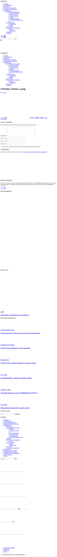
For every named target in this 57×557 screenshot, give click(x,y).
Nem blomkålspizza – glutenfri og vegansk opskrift (16, 378)
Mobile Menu (4, 1)
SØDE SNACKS (14, 14)
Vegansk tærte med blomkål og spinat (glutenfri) (15, 348)
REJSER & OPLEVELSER (10, 450)
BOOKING (6, 550)
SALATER (9, 32)
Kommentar (4, 135)
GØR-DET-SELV (8, 421)
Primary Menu (4, 53)
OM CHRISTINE (8, 5)
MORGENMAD (11, 22)
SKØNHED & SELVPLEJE (10, 452)
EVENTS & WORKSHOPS (10, 9)
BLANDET (6, 420)
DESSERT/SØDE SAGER (13, 12)
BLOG (5, 551)
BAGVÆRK (10, 26)
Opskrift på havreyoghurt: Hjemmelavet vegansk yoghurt (18, 363)
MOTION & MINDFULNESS (11, 424)
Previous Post (4, 119)
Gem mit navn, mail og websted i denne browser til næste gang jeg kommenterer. (21, 146)
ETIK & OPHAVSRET (9, 547)
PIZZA (11, 29)
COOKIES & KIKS (14, 18)
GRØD (11, 25)
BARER (12, 17)
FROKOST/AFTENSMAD (13, 28)
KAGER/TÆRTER (14, 13)
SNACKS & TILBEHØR (13, 448)
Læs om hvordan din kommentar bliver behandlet (35, 152)
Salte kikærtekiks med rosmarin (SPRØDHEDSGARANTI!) (19, 393)
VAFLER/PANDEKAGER (16, 20)
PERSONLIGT (7, 449)
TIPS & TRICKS (8, 454)
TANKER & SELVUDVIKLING (12, 453)
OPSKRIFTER (7, 10)
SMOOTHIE (13, 24)
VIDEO (5, 456)
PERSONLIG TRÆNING (10, 8)
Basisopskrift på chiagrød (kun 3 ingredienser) (15, 315)
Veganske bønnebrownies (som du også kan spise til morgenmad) (20, 333)
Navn (2, 138)
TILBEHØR (13, 30)
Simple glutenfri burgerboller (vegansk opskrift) (15, 408)
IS (10, 21)
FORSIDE (6, 4)
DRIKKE (9, 33)
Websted (3, 143)
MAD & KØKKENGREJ (10, 422)
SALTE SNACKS (14, 16)
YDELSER (6, 549)
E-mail (3, 141)
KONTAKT (6, 6)
